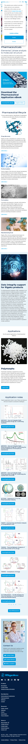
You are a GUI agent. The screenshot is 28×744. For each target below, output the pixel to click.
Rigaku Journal (4, 708)
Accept (14, 37)
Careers (3, 729)
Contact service (4, 724)
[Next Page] (20, 604)
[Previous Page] (7, 604)
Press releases (4, 715)
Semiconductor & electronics (8, 696)
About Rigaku (4, 722)
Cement (3, 701)
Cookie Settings (5, 740)
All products (4, 685)
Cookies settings (14, 33)
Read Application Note (8, 426)
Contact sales (4, 726)
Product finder (4, 687)
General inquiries (5, 728)
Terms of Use (22, 740)
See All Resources (14, 610)
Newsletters (4, 714)
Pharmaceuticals (5, 698)
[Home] (1, 10)
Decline (14, 41)
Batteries (3, 699)
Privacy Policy (13, 740)
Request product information (8, 689)
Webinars (3, 710)
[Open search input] (20, 2)
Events (2, 712)
